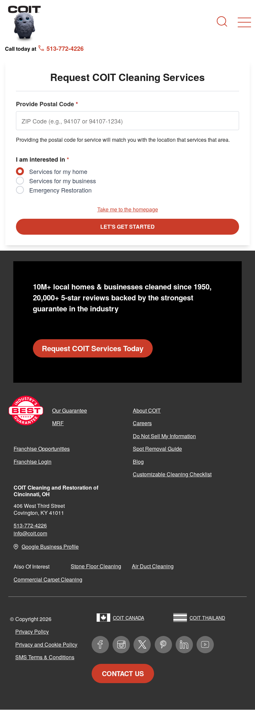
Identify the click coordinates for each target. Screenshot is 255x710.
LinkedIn (184, 644)
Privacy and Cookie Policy (46, 644)
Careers (142, 423)
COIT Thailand (207, 617)
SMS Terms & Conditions (44, 657)
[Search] (221, 21)
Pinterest (163, 644)
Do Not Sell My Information (164, 436)
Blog (138, 461)
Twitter (142, 644)
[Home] (24, 23)
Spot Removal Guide (157, 448)
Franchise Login (32, 461)
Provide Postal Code (47, 104)
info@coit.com (30, 533)
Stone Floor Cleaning (96, 566)
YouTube (205, 644)
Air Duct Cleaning (153, 566)
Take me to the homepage (127, 209)
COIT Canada (128, 617)
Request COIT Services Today (92, 348)
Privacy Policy (32, 631)
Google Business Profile (50, 546)
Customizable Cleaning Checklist (172, 474)
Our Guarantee (69, 410)
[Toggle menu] (244, 22)
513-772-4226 (30, 525)
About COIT (147, 410)
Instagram (121, 644)
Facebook (100, 644)
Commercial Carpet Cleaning (48, 579)
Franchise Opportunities (42, 448)
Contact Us (123, 673)
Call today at (44, 48)
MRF (58, 423)
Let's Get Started (127, 226)
